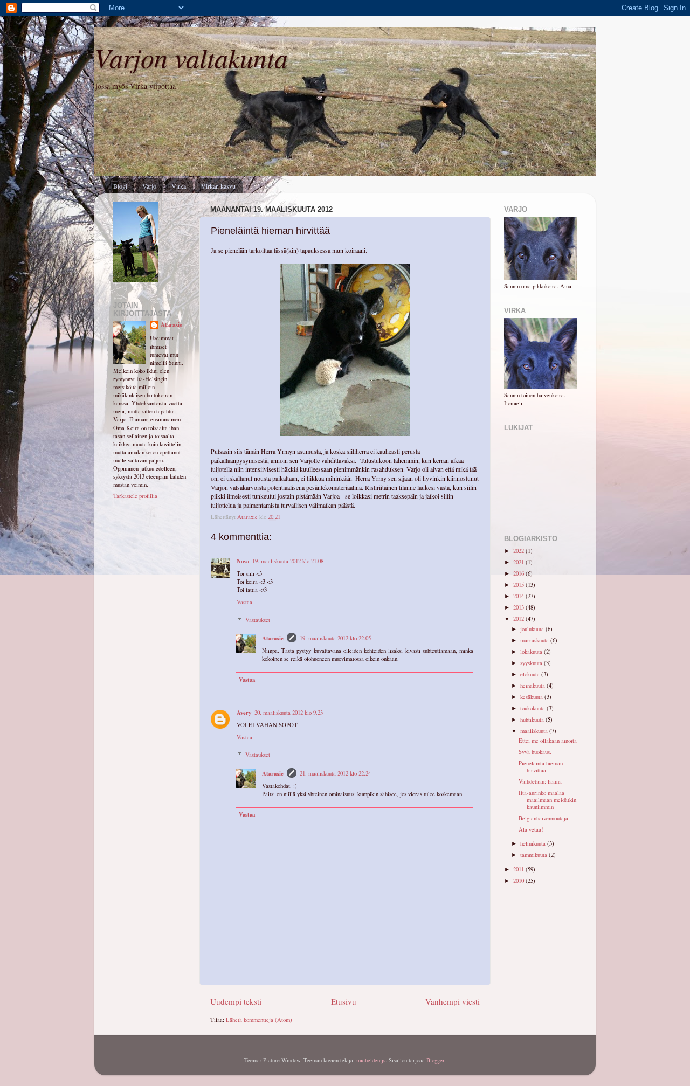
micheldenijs (370, 1060)
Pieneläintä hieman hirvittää (541, 766)
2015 (519, 585)
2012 (519, 618)
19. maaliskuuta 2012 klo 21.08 (287, 561)
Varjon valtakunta (191, 57)
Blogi (120, 186)
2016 (519, 573)
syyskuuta (532, 663)
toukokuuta (533, 708)
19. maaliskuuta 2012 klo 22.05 (335, 638)
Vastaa (244, 602)
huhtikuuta (533, 719)
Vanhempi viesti (452, 1001)
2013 (519, 607)
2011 (519, 869)
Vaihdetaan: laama (540, 781)
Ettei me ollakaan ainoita (548, 740)
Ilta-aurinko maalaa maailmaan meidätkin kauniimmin (547, 800)
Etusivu (343, 1001)
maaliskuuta (534, 731)
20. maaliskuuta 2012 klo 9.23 (288, 712)
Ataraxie (273, 638)
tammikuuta (534, 855)
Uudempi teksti (235, 1001)
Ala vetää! (531, 829)
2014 (519, 596)
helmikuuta (533, 843)
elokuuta (530, 674)
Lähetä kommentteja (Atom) (259, 1019)
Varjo (149, 186)
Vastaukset (257, 620)
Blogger (435, 1060)
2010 (519, 880)
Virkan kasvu (218, 186)
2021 (519, 562)
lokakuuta (532, 651)
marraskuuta (535, 640)
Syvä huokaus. (535, 752)
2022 (519, 551)
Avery (244, 712)
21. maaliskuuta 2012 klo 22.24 (335, 773)
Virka (178, 186)
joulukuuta (533, 629)
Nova (243, 561)
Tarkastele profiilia (135, 496)
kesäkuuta (532, 697)
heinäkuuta (533, 685)
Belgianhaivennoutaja (543, 818)
